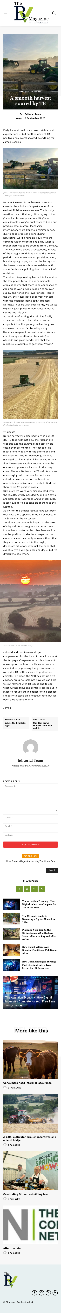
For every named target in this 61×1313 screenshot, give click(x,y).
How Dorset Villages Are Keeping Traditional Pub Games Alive (39, 950)
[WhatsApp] (42, 889)
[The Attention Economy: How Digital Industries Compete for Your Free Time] (11, 904)
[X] (27, 889)
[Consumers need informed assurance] (30, 1059)
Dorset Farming (30, 91)
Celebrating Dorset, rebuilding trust (26, 1194)
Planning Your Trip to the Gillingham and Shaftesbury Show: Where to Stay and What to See (39, 934)
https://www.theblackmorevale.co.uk (30, 765)
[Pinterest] (34, 889)
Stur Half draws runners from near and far (42, 725)
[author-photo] (5, 1087)
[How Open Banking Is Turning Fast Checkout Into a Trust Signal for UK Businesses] (11, 964)
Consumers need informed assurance (27, 1082)
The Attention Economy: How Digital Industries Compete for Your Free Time (39, 904)
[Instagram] (41, 1292)
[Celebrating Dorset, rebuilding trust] (30, 1170)
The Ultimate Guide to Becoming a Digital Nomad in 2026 (38, 919)
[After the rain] (30, 1224)
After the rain (12, 1248)
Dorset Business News (15, 993)
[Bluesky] (55, 1292)
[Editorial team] (30, 747)
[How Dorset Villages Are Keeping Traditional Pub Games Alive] (11, 950)
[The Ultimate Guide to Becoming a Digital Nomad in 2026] (11, 919)
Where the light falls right (15, 724)
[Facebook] (19, 889)
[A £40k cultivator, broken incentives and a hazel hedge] (30, 1113)
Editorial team (33, 114)
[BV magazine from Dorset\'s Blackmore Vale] (31, 12)
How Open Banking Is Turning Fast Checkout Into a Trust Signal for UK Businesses (39, 965)
